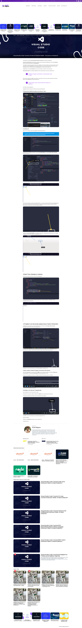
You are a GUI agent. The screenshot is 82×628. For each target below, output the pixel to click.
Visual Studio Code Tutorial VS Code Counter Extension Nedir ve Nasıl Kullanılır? (54, 496)
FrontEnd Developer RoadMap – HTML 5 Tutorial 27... (3, 30)
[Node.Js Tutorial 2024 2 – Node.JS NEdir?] (19, 470)
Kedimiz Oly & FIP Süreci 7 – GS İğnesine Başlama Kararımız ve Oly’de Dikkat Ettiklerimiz (19, 603)
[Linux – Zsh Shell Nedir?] (19, 454)
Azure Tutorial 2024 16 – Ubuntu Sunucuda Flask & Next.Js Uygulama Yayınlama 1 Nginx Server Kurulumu (61, 461)
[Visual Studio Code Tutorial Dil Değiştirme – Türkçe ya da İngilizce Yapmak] (26, 560)
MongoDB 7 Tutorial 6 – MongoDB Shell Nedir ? (33, 476)
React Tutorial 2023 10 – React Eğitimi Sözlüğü (72, 30)
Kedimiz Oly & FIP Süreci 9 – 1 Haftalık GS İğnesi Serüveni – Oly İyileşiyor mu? (48, 585)
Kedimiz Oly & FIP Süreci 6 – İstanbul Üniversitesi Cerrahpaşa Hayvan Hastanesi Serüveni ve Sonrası (34, 604)
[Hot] (29, 571)
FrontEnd (34, 5)
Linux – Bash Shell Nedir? (33, 460)
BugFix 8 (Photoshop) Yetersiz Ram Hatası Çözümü (44, 30)
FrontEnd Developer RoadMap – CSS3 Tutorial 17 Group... (64, 621)
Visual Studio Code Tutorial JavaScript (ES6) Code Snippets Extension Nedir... (52, 442)
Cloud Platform (51, 5)
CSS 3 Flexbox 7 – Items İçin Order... (65, 30)
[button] (1, 1)
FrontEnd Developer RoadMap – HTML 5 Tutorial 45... (17, 30)
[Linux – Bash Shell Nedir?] (34, 454)
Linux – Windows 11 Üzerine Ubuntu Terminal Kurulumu (48, 460)
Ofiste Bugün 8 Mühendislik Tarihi (51, 30)
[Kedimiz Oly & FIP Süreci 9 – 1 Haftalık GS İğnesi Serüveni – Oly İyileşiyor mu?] (48, 577)
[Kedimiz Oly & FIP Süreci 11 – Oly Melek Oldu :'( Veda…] (19, 577)
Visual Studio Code (25, 479)
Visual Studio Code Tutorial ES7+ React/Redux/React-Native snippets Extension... (10, 31)
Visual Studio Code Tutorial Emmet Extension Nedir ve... (78, 30)
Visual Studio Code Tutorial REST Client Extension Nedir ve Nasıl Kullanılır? (53, 540)
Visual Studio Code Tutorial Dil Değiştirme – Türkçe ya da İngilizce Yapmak (54, 555)
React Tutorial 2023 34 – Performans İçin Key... (55, 620)
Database (40, 5)
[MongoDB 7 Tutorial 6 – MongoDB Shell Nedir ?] (34, 470)
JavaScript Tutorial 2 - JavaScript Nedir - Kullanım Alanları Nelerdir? (34, 442)
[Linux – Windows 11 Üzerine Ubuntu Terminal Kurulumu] (48, 454)
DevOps (45, 5)
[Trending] (15, 554)
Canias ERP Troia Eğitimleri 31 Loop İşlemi (18, 620)
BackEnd (28, 5)
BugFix (58, 5)
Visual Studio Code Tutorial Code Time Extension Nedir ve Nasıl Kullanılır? (53, 482)
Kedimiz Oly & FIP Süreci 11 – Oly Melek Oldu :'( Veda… (19, 585)
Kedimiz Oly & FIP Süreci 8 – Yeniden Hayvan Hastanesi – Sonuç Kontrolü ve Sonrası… (62, 585)
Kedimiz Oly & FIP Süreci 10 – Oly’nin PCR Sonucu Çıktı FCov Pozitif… (34, 585)
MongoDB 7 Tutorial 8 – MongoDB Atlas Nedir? (24, 30)
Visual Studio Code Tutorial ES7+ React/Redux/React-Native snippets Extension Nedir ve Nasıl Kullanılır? (52, 527)
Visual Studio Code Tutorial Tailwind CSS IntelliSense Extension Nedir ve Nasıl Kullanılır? (53, 512)
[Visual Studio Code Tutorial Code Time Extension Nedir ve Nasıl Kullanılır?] (26, 487)
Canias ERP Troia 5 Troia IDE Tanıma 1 (58, 30)
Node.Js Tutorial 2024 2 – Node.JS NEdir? (19, 476)
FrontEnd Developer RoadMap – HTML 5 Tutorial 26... (45, 621)
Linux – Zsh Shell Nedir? (18, 460)
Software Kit (64, 5)
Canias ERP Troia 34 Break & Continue (36, 620)
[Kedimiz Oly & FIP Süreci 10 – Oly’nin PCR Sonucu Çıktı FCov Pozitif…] (34, 577)
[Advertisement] (41, 17)
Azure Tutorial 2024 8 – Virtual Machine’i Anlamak (31, 30)
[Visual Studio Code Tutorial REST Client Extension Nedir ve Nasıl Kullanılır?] (26, 545)
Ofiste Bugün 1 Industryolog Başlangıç (37, 30)
